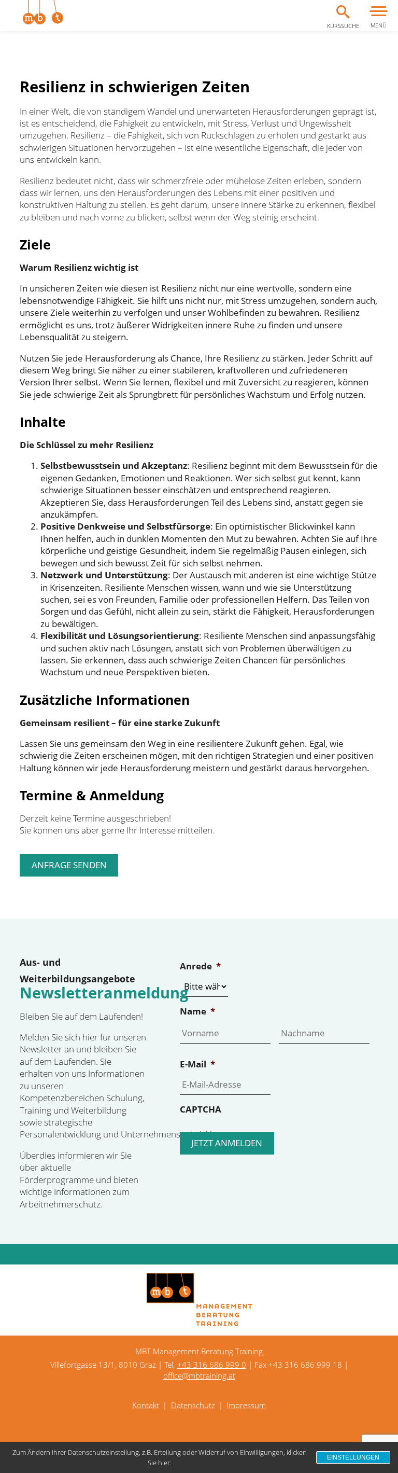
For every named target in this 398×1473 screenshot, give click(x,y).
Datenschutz (193, 1405)
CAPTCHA (200, 1109)
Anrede (200, 966)
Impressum (246, 1405)
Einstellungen (353, 1457)
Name (197, 1011)
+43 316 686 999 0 (211, 1364)
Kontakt (145, 1405)
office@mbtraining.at (199, 1375)
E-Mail (197, 1064)
